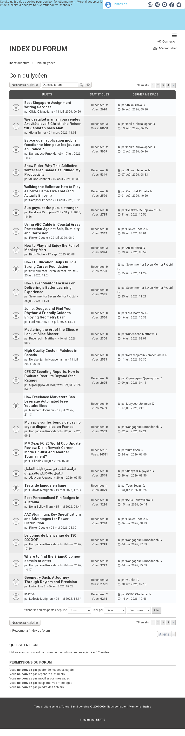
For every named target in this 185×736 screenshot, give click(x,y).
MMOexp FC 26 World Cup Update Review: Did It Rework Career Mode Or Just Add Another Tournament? (52, 450)
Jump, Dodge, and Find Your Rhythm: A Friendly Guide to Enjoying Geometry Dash (48, 313)
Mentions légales (140, 706)
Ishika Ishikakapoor (139, 124)
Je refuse (45, 5)
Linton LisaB (37, 586)
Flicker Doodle (38, 237)
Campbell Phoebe (40, 200)
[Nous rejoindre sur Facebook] (171, 4)
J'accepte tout (29, 5)
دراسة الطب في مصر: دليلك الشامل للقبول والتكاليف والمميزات (50, 471)
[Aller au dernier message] (144, 105)
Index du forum (38, 48)
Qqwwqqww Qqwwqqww (45, 385)
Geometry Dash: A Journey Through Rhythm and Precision (50, 580)
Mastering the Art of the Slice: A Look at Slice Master (51, 332)
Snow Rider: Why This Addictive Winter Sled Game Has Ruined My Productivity (52, 170)
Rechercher (81, 85)
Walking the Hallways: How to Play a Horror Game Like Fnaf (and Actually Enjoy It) (52, 191)
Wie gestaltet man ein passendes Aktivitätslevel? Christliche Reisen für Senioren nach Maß (52, 123)
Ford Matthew (38, 322)
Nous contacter (117, 706)
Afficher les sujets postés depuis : (46, 610)
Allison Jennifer (39, 179)
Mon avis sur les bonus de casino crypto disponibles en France (52, 424)
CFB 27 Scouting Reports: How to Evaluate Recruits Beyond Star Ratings (51, 376)
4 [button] (168, 85)
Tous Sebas (134, 485)
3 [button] (163, 85)
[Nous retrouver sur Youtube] (164, 4)
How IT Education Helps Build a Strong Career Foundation (50, 264)
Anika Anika (134, 105)
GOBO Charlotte (136, 594)
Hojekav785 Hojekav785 (45, 212)
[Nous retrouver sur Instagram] (157, 4)
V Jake (130, 580)
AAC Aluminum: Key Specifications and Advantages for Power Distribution (53, 518)
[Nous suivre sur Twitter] (179, 4)
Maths (29, 594)
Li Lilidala (35, 461)
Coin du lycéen (28, 75)
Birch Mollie (37, 254)
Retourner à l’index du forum (31, 630)
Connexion (119, 4)
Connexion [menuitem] (169, 41)
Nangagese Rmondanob (45, 153)
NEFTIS (100, 719)
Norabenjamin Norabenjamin (48, 359)
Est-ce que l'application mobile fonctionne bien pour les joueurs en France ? (52, 144)
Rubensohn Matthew (43, 338)
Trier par (98, 610)
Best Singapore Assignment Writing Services (47, 105)
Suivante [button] (173, 85)
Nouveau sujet (23, 84)
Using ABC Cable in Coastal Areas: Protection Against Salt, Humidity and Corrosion (52, 229)
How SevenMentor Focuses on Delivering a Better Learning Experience (49, 287)
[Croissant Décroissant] (139, 610)
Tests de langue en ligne (45, 485)
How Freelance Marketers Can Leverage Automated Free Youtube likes (49, 401)
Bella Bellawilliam (41, 506)
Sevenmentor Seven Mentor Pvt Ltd (52, 271)
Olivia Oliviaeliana (41, 111)
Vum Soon (133, 450)
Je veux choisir (61, 5)
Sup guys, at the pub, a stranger (51, 208)
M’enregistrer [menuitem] (168, 48)
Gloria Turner (37, 132)
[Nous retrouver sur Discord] (150, 4)
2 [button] (158, 85)
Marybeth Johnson (41, 410)
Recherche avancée (88, 85)
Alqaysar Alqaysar (41, 477)
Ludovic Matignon (41, 490)
